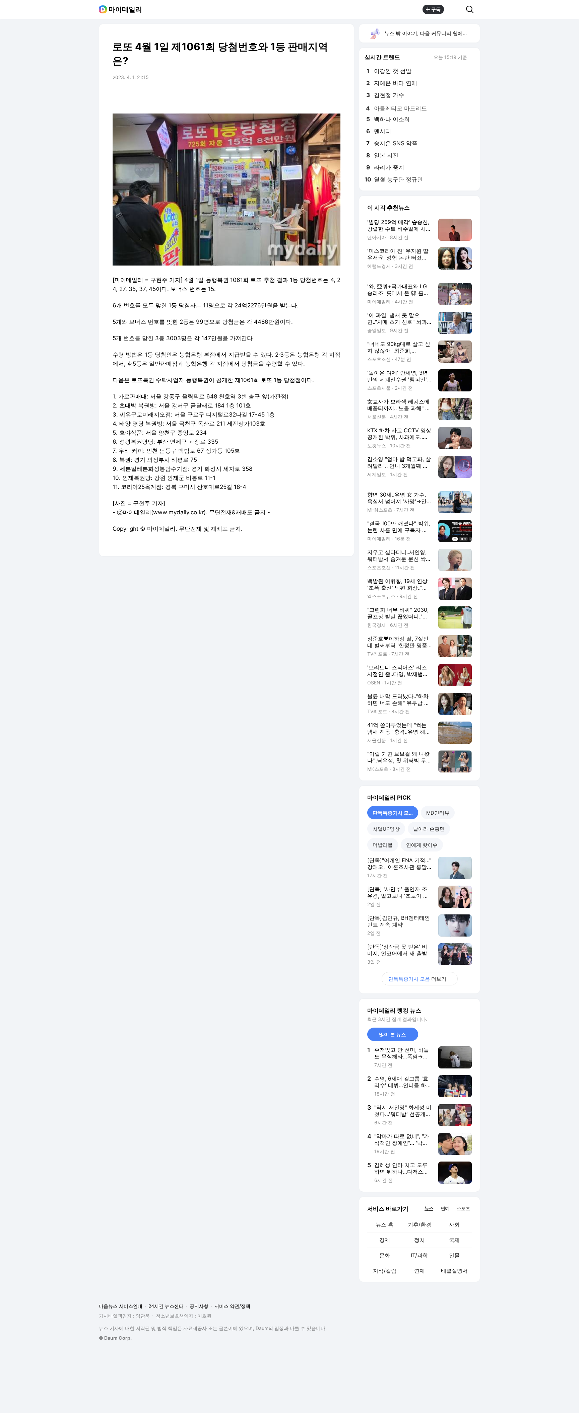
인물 (454, 1255)
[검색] (472, 9)
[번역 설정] (307, 96)
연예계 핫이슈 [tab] (422, 845)
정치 (419, 1240)
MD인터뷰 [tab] (437, 813)
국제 (454, 1240)
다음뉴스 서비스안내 (120, 1306)
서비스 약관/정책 (232, 1306)
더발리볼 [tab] (383, 845)
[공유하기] (455, 9)
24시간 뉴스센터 (166, 1306)
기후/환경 (419, 1224)
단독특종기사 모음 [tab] (393, 813)
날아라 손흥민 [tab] (429, 829)
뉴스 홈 (384, 1224)
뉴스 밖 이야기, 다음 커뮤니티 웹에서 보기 (431, 33)
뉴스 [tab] (429, 1208)
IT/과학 (419, 1255)
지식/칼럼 (384, 1270)
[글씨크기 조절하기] (320, 96)
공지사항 (199, 1306)
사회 (454, 1224)
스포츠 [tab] (463, 1208)
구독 (436, 9)
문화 (384, 1255)
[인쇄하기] (333, 96)
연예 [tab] (445, 1208)
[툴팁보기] (471, 58)
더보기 (417, 979)
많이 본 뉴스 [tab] (392, 1034)
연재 (419, 1270)
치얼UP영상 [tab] (386, 829)
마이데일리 (125, 9)
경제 (384, 1240)
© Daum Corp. (115, 1338)
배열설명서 (454, 1270)
